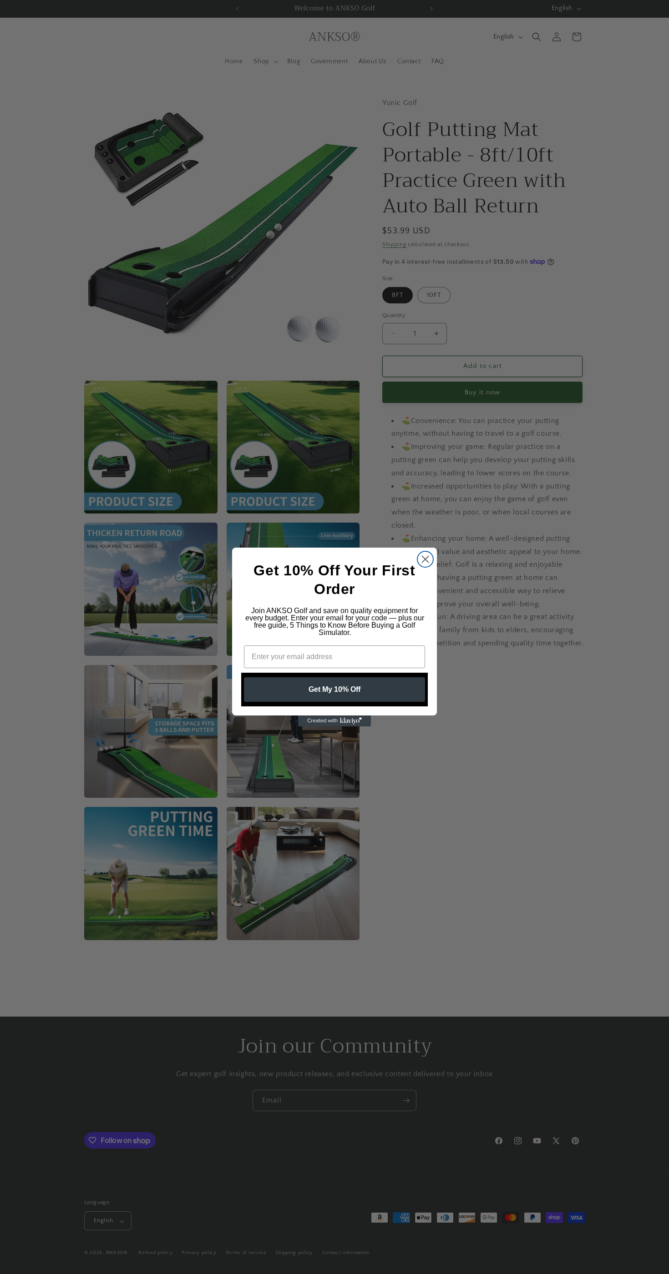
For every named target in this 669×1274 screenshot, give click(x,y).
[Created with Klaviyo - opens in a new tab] (334, 720)
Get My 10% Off (334, 689)
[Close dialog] (425, 559)
